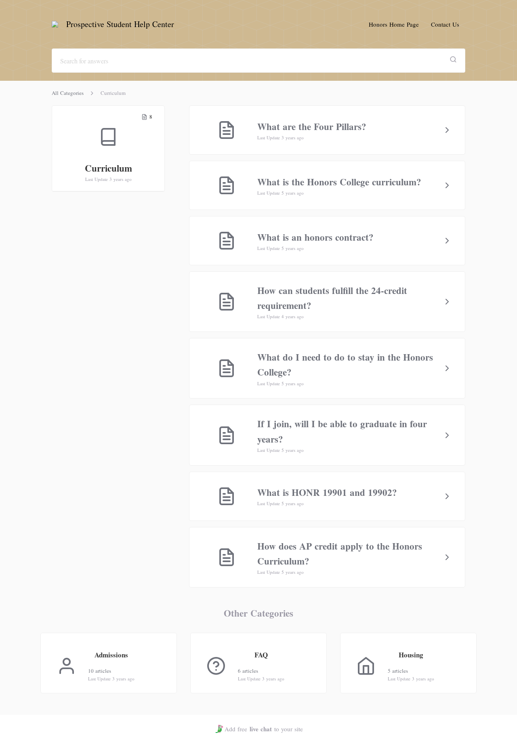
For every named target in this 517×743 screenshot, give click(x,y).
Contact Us (445, 24)
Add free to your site (264, 728)
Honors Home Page (394, 24)
